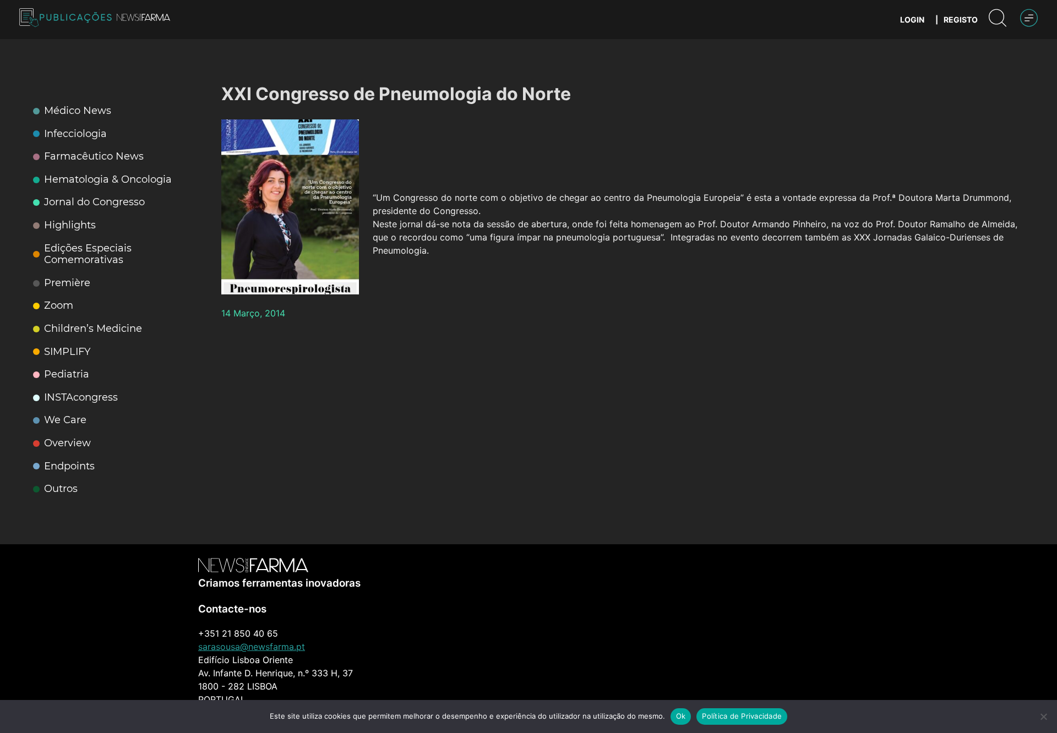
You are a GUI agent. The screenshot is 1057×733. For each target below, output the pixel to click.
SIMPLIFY (67, 352)
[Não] (1043, 716)
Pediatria (66, 374)
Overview (67, 443)
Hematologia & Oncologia (108, 179)
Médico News (77, 111)
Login (912, 19)
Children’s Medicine (93, 329)
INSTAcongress (81, 397)
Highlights (70, 225)
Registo (961, 19)
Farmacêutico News (94, 156)
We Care (65, 420)
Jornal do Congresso (94, 202)
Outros (61, 489)
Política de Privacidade (742, 716)
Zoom (58, 305)
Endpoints (69, 466)
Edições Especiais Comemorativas (88, 254)
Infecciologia (75, 134)
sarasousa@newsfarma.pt (251, 646)
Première (67, 283)
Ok (681, 716)
